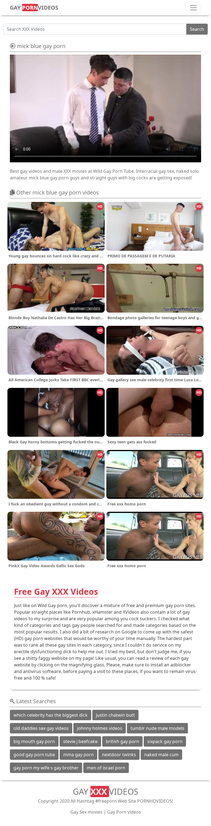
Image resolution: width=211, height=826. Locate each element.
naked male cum (161, 755)
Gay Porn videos (124, 812)
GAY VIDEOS (34, 7)
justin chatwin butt (115, 715)
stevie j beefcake (80, 741)
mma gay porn (78, 755)
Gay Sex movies (86, 812)
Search (197, 29)
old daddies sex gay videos (41, 728)
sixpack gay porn (164, 741)
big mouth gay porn (34, 741)
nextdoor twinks (119, 755)
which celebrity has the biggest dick (50, 715)
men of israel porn (106, 768)
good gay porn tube (34, 755)
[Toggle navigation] (193, 7)
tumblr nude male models (157, 728)
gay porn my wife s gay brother (46, 768)
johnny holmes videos (99, 728)
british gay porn (122, 741)
